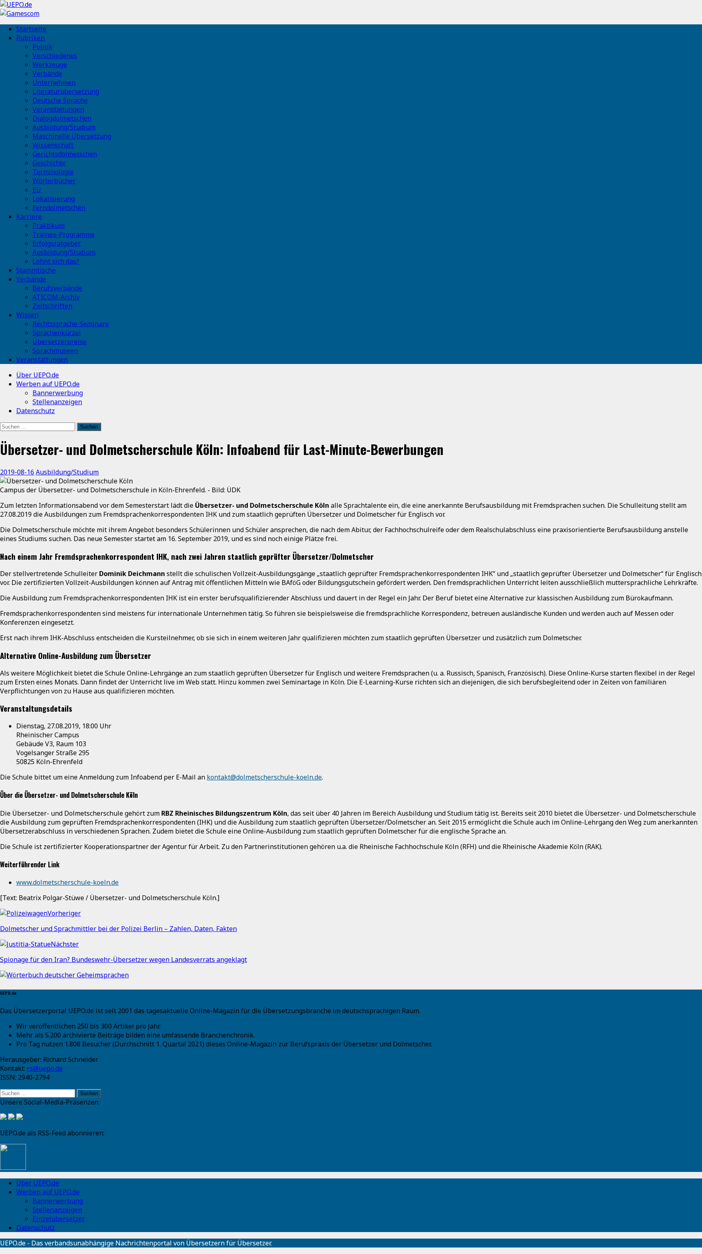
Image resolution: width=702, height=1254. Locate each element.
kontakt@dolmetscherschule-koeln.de (264, 777)
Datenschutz (35, 410)
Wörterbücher (54, 180)
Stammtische (36, 270)
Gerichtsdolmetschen (64, 153)
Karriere (29, 216)
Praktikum (48, 225)
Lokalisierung (53, 198)
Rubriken (30, 37)
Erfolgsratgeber (56, 243)
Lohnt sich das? (55, 261)
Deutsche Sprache (60, 100)
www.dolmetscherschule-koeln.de (67, 882)
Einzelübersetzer (58, 1218)
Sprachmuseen (55, 350)
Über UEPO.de (37, 374)
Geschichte (49, 162)
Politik (42, 46)
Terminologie (53, 171)
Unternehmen (54, 82)
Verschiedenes (54, 55)
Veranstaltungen (58, 109)
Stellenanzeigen (57, 401)
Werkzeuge (49, 64)
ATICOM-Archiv (56, 296)
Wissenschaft (53, 145)
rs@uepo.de (45, 1068)
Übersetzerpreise (59, 341)
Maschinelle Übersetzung (71, 136)
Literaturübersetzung (65, 91)
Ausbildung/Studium (63, 127)
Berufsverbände (57, 288)
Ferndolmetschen (58, 207)
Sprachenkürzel (56, 332)
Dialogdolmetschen (61, 118)
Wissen (27, 314)
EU (36, 189)
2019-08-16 (17, 472)
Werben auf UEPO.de (48, 383)
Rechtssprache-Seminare (70, 323)
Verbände (47, 73)
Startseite (31, 28)
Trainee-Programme (63, 234)
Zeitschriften (52, 305)
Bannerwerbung (57, 392)
